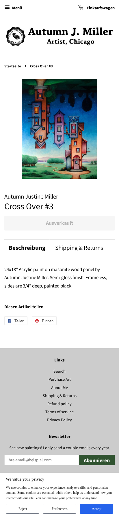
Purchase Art (60, 379)
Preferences (60, 509)
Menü (16, 8)
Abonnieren (97, 460)
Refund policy (59, 404)
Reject (22, 509)
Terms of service (59, 412)
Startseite (12, 66)
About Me (59, 388)
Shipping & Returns (79, 248)
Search (59, 371)
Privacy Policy (59, 420)
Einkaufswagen (100, 8)
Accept (96, 509)
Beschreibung (27, 248)
